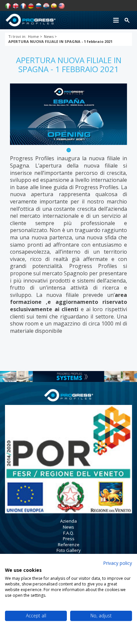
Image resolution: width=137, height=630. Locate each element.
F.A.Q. (68, 533)
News (68, 527)
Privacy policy (117, 563)
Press (68, 539)
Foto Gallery (69, 550)
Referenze (68, 545)
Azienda (68, 521)
